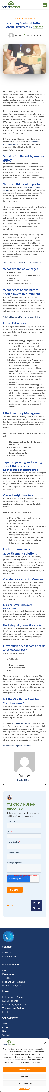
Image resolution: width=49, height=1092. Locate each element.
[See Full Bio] (30, 779)
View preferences (24, 1083)
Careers (6, 1027)
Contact (6, 1034)
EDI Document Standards (14, 996)
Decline (24, 1076)
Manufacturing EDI (11, 985)
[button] (45, 1042)
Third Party (7, 978)
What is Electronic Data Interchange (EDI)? (21, 317)
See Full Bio (23, 779)
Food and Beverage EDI (13, 981)
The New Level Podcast (13, 1008)
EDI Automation (10, 956)
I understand (24, 1069)
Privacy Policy (24, 1089)
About (5, 1023)
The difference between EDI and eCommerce (22, 262)
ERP (4, 970)
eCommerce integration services (17, 745)
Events (5, 1012)
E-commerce (8, 974)
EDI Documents (10, 1000)
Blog (4, 1031)
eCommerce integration (21, 723)
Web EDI (6, 952)
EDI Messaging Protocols (14, 1004)
